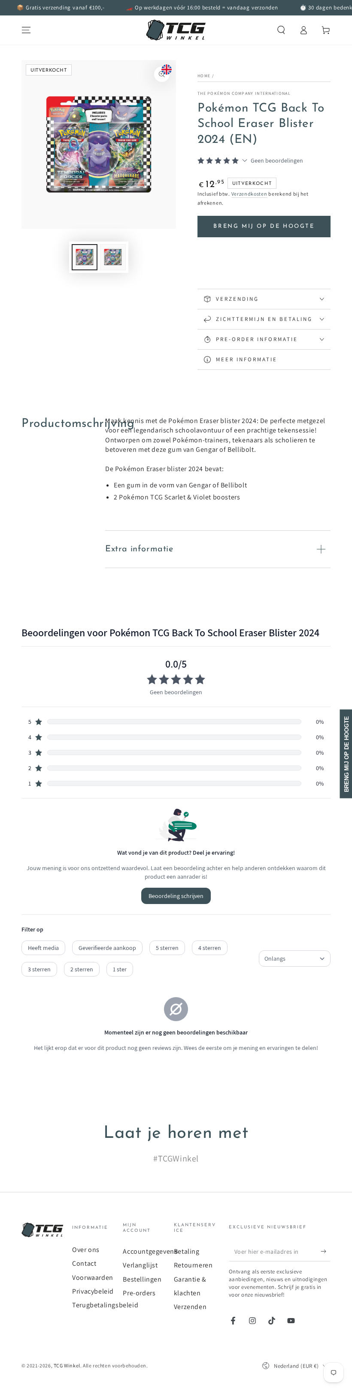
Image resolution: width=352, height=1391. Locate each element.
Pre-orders (139, 1292)
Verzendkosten (249, 194)
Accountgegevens (150, 1251)
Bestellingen (142, 1279)
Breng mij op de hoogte (263, 226)
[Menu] (26, 30)
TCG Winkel (67, 1365)
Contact (84, 1263)
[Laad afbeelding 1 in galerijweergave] (84, 257)
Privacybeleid (93, 1291)
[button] (281, 30)
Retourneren (193, 1265)
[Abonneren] (326, 1251)
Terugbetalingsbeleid (105, 1304)
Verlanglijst (140, 1265)
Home (203, 76)
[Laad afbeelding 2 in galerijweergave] (113, 257)
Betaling (187, 1251)
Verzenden (190, 1306)
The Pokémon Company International (244, 93)
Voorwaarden (92, 1277)
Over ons (86, 1249)
